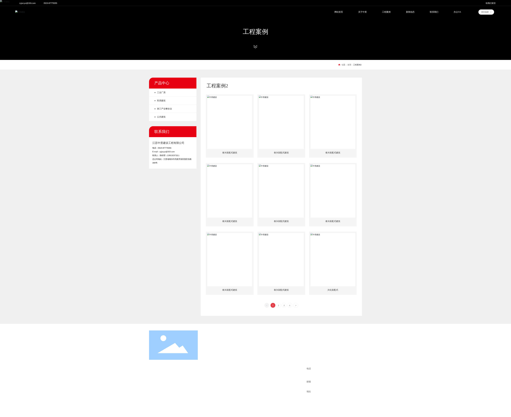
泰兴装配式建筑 (229, 153)
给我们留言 (491, 3)
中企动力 (354, 411)
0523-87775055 (50, 3)
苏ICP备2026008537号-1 (265, 411)
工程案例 (255, 31)
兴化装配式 (332, 290)
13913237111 (173, 155)
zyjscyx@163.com (27, 3)
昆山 (360, 411)
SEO (206, 410)
